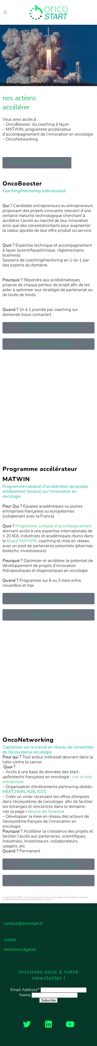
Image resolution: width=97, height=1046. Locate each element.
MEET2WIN (13, 791)
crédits (10, 940)
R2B (31, 791)
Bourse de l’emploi (45, 811)
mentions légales (20, 949)
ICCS (41, 791)
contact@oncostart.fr (23, 923)
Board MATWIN (22, 541)
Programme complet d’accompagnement (53, 526)
